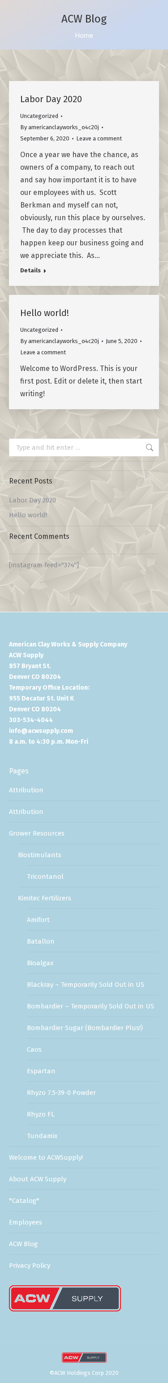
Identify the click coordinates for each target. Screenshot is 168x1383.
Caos (34, 1049)
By (59, 127)
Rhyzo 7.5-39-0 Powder (61, 1093)
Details (30, 270)
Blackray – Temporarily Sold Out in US (85, 985)
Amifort (38, 920)
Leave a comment (99, 138)
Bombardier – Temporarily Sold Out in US (90, 1006)
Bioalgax (40, 963)
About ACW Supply (37, 1179)
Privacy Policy (29, 1265)
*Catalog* (24, 1201)
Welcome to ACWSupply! (46, 1157)
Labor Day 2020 (51, 99)
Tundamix (42, 1136)
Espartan (41, 1071)
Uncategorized (39, 116)
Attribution (26, 790)
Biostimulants (39, 855)
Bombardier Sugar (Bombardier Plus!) (85, 1028)
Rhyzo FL (41, 1114)
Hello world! (44, 312)
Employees (25, 1222)
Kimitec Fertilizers (44, 898)
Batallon (41, 941)
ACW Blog (23, 1244)
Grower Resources (37, 833)
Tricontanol (45, 876)
